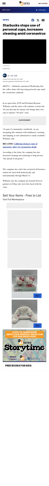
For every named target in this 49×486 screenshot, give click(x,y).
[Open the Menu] (4, 3)
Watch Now (42, 3)
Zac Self (13, 76)
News (6, 20)
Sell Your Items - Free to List (22, 195)
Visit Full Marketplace (13, 199)
